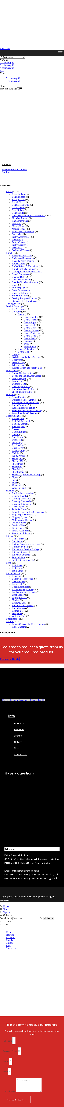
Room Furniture (19, 405)
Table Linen (17, 570)
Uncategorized (13, 619)
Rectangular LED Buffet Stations (14, 170)
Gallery (9, 943)
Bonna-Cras (23, 351)
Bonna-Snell (30, 338)
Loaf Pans (16, 223)
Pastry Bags (17, 239)
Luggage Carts (19, 384)
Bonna (21, 314)
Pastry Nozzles (19, 245)
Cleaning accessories (21, 498)
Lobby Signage (19, 378)
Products (10, 935)
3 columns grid (7, 65)
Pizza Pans (17, 247)
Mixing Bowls (18, 226)
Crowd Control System (23, 373)
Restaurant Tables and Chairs (25, 402)
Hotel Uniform (19, 627)
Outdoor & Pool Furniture (24, 400)
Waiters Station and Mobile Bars (27, 367)
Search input (6, 918)
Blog (8, 945)
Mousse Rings (18, 229)
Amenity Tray (18, 418)
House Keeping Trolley (23, 589)
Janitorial (10, 490)
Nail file (15, 453)
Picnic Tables (18, 528)
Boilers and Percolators (23, 258)
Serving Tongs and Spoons (24, 298)
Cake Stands (18, 213)
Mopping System (20, 517)
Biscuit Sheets (18, 202)
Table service (18, 365)
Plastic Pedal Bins (20, 530)
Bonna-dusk (29, 325)
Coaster (15, 429)
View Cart (5, 48)
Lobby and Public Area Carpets (27, 375)
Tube (14, 482)
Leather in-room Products (24, 592)
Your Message (9, 1091)
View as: (4, 60)
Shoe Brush (17, 464)
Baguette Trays (19, 194)
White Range (30, 346)
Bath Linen (17, 565)
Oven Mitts (17, 234)
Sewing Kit (17, 458)
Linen (8, 562)
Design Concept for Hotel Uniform (28, 624)
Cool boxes (17, 541)
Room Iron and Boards (22, 605)
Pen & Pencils (18, 456)
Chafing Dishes (19, 277)
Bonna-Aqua (30, 322)
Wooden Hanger (19, 488)
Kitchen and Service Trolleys (25, 549)
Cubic (15, 285)
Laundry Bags (18, 450)
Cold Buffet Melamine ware (25, 282)
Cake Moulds (18, 207)
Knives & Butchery (21, 554)
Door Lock (17, 584)
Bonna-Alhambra (26, 349)
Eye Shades (17, 445)
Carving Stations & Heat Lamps (27, 271)
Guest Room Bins (20, 586)
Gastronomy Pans (20, 546)
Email (5, 1071)
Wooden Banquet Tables (23, 408)
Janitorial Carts (19, 509)
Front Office (12, 370)
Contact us (11, 948)
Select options (3, 177)
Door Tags (17, 442)
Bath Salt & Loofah (21, 421)
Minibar (15, 600)
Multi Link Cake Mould (23, 231)
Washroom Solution (21, 533)
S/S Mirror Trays (20, 295)
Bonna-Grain (30, 327)
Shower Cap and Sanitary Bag (26, 474)
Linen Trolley (18, 594)
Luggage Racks (19, 597)
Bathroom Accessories (22, 578)
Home (9, 932)
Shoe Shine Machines (22, 392)
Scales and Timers (20, 250)
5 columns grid (13, 78)
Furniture (6, 164)
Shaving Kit (17, 461)
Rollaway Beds (19, 602)
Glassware (17, 359)
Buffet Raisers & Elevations (25, 266)
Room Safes (17, 611)
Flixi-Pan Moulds (20, 218)
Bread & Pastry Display (23, 261)
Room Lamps (18, 608)
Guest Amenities (13, 416)
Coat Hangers (18, 581)
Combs (15, 434)
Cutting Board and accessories (26, 544)
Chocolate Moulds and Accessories (28, 215)
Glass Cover (18, 448)
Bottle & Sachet (19, 424)
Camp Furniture (19, 397)
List (2, 70)
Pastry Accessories (20, 237)
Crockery (16, 311)
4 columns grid (7, 68)
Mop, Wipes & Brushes (23, 514)
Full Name (7, 1040)
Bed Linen (17, 568)
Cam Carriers (18, 538)
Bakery (9, 191)
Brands (9, 940)
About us (10, 937)
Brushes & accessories (22, 493)
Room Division (13, 573)
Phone (6, 1061)
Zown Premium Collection (24, 413)
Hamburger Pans (20, 221)
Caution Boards (19, 496)
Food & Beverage (14, 306)
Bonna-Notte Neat (32, 333)
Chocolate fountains (21, 279)
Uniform (10, 621)
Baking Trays (18, 199)
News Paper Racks (21, 386)
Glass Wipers (18, 506)
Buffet (9, 253)
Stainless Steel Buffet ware (24, 301)
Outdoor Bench (19, 522)
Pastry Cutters (18, 242)
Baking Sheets (18, 197)
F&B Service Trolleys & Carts (26, 357)
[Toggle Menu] (60, 52)
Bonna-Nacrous (31, 330)
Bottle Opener (18, 426)
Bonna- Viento (31, 319)
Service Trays (18, 362)
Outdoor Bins (18, 525)
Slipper (15, 477)
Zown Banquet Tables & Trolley (27, 410)
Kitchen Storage (19, 552)
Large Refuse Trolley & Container (28, 512)
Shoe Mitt (16, 469)
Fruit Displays (18, 287)
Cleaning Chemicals (21, 501)
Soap (14, 480)
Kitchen (9, 536)
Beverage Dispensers (22, 255)
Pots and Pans (18, 557)
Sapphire (28, 341)
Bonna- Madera (31, 317)
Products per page (8, 88)
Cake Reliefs (18, 210)
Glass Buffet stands (21, 290)
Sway (26, 343)
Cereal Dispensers (20, 274)
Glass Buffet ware (20, 293)
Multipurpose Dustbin (22, 520)
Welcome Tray (19, 616)
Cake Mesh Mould (20, 205)
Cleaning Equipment (21, 504)
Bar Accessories (19, 309)
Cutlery (15, 354)
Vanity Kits (17, 485)
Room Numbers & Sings (23, 389)
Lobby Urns (17, 381)
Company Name (10, 1051)
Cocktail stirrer (19, 432)
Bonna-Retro (30, 335)
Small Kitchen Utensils (22, 560)
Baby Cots (17, 576)
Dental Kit (17, 440)
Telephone (17, 613)
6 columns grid (13, 81)
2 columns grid (7, 62)
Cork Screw (17, 437)
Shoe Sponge (18, 472)
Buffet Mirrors (18, 263)
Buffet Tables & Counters (24, 269)
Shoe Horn (17, 466)
